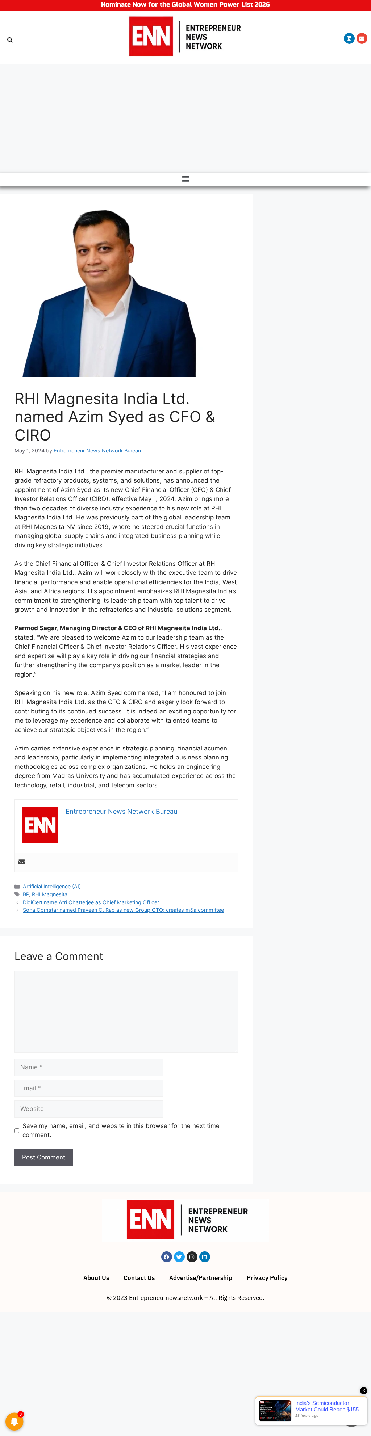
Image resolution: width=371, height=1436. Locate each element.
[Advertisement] (185, 118)
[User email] (21, 862)
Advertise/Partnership (200, 1278)
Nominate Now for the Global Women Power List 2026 (185, 4)
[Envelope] (362, 38)
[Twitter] (179, 1256)
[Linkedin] (349, 38)
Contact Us (139, 1278)
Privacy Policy (267, 1278)
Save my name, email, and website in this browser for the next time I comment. (122, 1130)
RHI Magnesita (49, 894)
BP (26, 894)
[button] (185, 179)
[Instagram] (192, 1256)
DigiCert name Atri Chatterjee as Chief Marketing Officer (91, 902)
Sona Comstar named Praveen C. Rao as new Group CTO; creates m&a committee (123, 910)
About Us (96, 1278)
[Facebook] (166, 1256)
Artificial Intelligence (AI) (52, 886)
